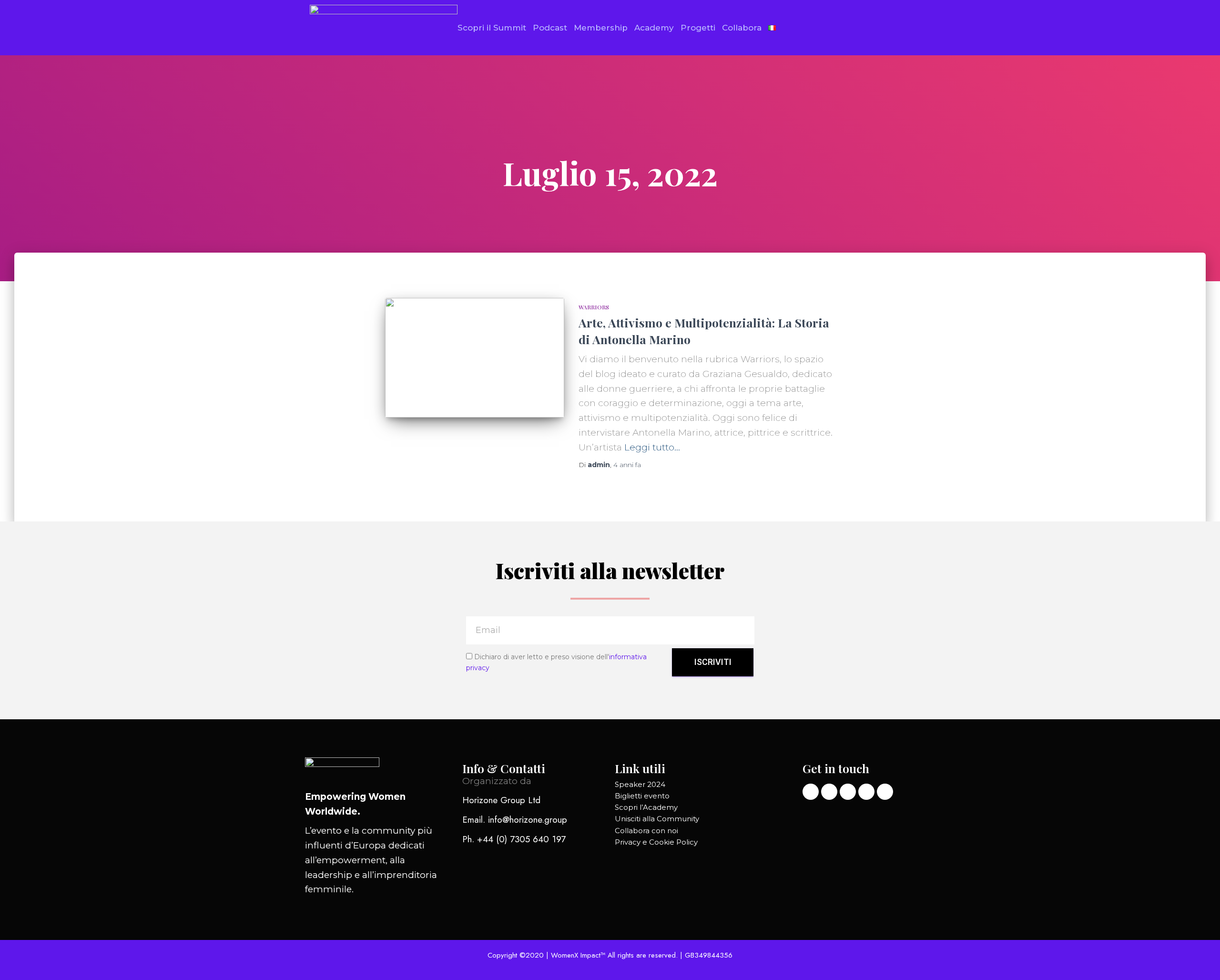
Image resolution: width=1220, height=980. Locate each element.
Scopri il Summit (492, 27)
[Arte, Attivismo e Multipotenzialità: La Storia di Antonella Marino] (474, 358)
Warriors (594, 307)
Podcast (550, 27)
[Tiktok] (848, 792)
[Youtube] (885, 792)
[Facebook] (866, 792)
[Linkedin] (811, 792)
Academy (654, 27)
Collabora (742, 27)
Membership (601, 27)
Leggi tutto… (652, 447)
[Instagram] (829, 792)
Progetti (698, 27)
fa (627, 464)
